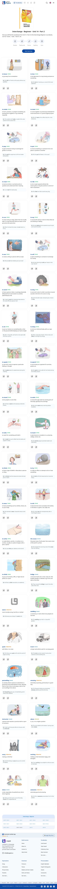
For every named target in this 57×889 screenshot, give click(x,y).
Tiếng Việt (4, 882)
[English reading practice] (34, 2)
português (35, 882)
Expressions (5, 861)
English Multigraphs (45, 867)
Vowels (42, 869)
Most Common (44, 852)
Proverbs (4, 872)
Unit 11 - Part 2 (32, 820)
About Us (24, 846)
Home (23, 843)
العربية (11, 882)
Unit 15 (31, 827)
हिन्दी (8, 882)
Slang (3, 864)
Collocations (5, 867)
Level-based (44, 843)
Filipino (15, 882)
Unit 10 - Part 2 (6, 820)
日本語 (40, 882)
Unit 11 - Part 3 (46, 820)
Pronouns (24, 864)
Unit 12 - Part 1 (6, 823)
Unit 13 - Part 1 (32, 823)
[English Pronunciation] (31, 2)
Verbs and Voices (26, 872)
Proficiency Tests (45, 849)
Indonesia (25, 882)
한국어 (47, 882)
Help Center (24, 852)
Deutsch (30, 882)
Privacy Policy (26, 886)
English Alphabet (45, 864)
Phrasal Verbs (5, 869)
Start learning (28, 51)
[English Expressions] (28, 2)
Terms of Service (33, 886)
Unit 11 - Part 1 (19, 820)
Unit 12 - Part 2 (19, 823)
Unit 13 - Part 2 (46, 823)
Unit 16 (44, 827)
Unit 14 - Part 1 (6, 827)
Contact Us (24, 849)
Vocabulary (44, 840)
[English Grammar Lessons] (24, 2)
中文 (44, 882)
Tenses (23, 867)
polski (52, 882)
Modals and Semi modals (27, 869)
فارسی (20, 882)
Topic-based (44, 846)
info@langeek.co (8, 853)
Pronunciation (44, 861)
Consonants (43, 872)
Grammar (24, 861)
